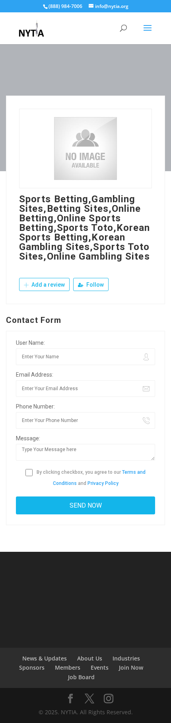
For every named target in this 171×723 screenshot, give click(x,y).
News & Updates (44, 658)
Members (67, 667)
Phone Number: (35, 406)
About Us (89, 658)
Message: (28, 438)
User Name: (30, 343)
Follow (94, 284)
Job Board (81, 677)
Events (100, 667)
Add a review (47, 284)
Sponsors (32, 667)
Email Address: (34, 374)
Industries (126, 658)
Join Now (131, 667)
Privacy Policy (103, 483)
